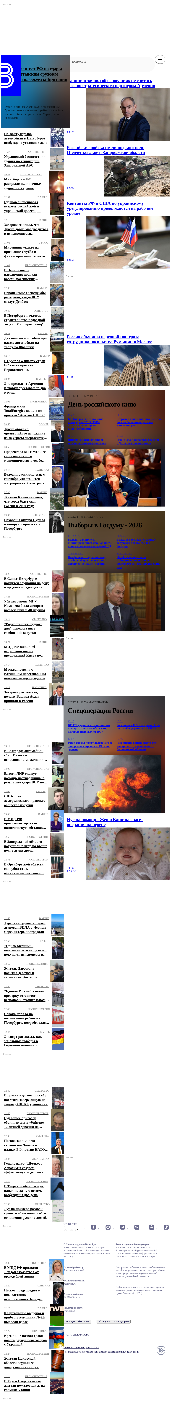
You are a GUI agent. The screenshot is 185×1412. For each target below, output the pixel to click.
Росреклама (69, 1310)
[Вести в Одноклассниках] (151, 1227)
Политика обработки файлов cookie (81, 1347)
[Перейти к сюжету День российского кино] (114, 478)
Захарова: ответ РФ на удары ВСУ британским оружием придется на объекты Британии (36, 74)
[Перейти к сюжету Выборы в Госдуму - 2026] (114, 602)
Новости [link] (79, 61)
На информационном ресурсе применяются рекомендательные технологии (101, 1351)
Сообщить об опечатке (77, 1321)
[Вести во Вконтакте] (137, 1227)
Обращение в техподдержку (114, 1321)
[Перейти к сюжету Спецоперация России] (114, 784)
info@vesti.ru (70, 1283)
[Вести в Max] (108, 1227)
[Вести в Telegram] (122, 1227)
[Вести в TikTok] (166, 1227)
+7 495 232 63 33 (72, 1297)
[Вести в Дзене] (93, 1227)
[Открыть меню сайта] (160, 59)
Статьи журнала (77, 1334)
